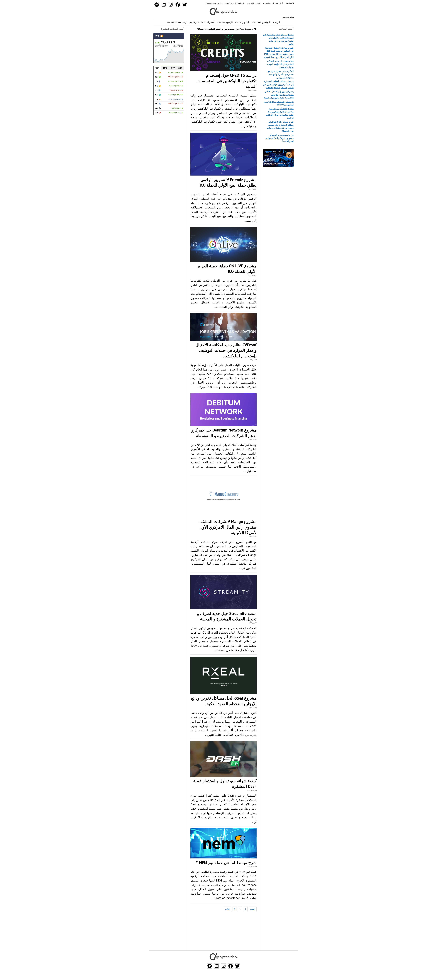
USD (157, 68)
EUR (165, 68)
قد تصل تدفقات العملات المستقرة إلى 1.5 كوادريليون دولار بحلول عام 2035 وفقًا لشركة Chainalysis (278, 84)
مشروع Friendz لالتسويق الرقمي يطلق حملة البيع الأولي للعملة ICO (228, 182)
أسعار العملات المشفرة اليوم (202, 22)
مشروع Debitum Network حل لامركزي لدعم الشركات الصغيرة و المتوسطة (223, 432)
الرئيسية (276, 22)
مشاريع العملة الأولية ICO (213, 3)
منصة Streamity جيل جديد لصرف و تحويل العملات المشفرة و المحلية (227, 616)
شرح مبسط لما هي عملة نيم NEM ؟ (226, 862)
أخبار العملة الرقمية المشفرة (273, 3)
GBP (180, 68)
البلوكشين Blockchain (261, 22)
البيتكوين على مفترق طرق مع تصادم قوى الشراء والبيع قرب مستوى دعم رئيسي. (281, 74)
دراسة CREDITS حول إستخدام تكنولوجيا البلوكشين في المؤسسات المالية (227, 81)
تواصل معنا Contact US (177, 22)
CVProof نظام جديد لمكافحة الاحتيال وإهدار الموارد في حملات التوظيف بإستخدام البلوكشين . (226, 350)
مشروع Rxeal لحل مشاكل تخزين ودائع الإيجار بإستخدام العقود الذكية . (224, 700)
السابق (252, 909)
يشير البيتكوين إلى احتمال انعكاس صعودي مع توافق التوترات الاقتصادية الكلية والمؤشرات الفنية (279, 94)
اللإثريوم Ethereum (225, 22)
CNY (173, 68)
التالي (227, 909)
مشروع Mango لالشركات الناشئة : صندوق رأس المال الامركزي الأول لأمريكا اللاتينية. (227, 527)
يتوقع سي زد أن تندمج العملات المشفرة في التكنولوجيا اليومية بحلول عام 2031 (280, 64)
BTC (157, 36)
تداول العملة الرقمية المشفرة (235, 3)
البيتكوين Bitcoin (242, 22)
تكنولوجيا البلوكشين (254, 3)
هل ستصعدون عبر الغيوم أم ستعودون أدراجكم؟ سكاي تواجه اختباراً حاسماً (280, 138)
